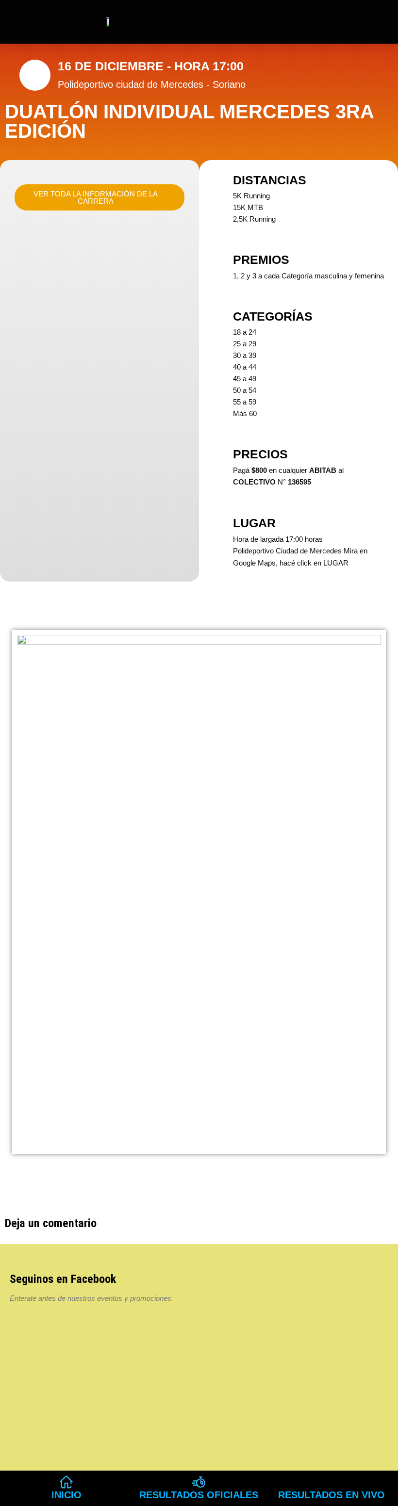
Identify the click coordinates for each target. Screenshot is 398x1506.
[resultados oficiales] (198, 1482)
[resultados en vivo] (331, 1482)
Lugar (254, 523)
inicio (66, 1495)
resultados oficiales (198, 1495)
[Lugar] (218, 522)
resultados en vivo (331, 1495)
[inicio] (66, 1482)
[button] (329, 22)
